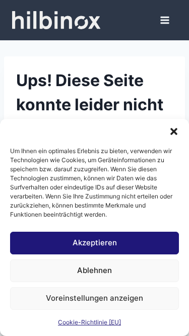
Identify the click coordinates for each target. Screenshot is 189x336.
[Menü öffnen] (165, 20)
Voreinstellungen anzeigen (94, 298)
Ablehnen (94, 270)
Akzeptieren (95, 242)
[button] (174, 131)
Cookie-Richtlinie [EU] (89, 322)
